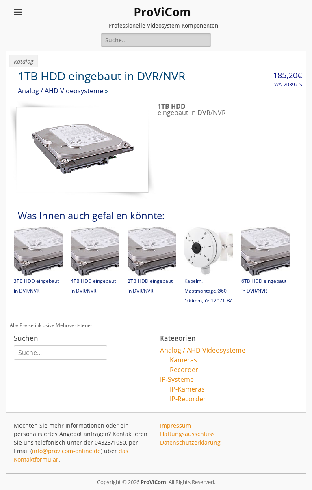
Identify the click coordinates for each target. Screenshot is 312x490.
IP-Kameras (187, 389)
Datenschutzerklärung (190, 442)
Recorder (184, 369)
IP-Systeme (177, 379)
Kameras (183, 359)
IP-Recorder (188, 398)
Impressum (175, 425)
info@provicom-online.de (66, 451)
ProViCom (162, 12)
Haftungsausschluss (187, 434)
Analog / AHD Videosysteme (60, 90)
